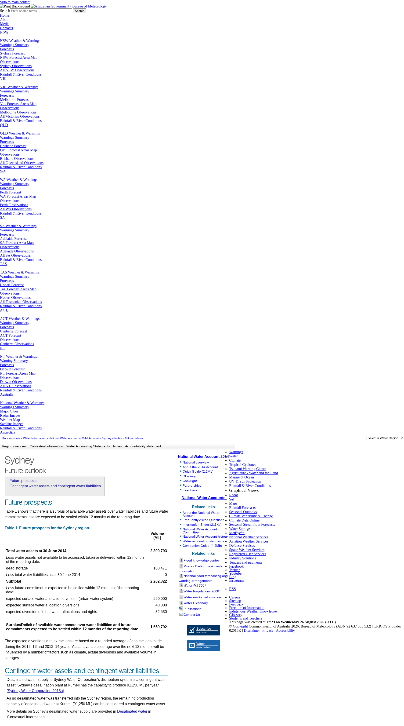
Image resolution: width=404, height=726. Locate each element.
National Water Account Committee (200, 530)
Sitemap (235, 601)
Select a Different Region (362, 439)
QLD (4, 125)
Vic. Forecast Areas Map (18, 104)
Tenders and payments (245, 562)
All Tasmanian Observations (21, 302)
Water (233, 456)
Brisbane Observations (16, 159)
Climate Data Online (244, 520)
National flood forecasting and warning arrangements (203, 578)
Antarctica (7, 432)
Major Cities (9, 411)
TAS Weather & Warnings (19, 272)
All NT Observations (15, 386)
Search (5, 11)
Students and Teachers (245, 618)
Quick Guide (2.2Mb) (198, 471)
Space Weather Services (246, 550)
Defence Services (242, 545)
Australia (6, 394)
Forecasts (7, 49)
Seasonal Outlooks (243, 512)
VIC (3, 78)
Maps (233, 503)
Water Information (34, 438)
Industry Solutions (242, 558)
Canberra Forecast (13, 331)
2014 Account (90, 438)
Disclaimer (252, 630)
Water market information (202, 597)
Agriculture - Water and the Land (253, 473)
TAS (3, 264)
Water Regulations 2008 (201, 591)
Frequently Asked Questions (203, 520)
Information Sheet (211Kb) (202, 524)
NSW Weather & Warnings (20, 41)
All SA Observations (15, 255)
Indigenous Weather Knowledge (253, 611)
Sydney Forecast (12, 53)
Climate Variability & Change (251, 516)
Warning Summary (14, 361)
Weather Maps (10, 420)
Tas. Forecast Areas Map (18, 289)
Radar (233, 495)
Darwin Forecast (12, 369)
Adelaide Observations (17, 251)
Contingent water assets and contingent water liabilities (55, 486)
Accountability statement (143, 446)
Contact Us (192, 615)
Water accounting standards (203, 541)
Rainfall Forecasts (242, 508)
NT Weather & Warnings (18, 356)
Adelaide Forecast (13, 239)
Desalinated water (132, 711)
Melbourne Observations (18, 112)
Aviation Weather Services (248, 541)
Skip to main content (15, 2)
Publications (192, 609)
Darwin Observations (16, 382)
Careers (234, 597)
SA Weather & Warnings (18, 226)
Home (4, 15)
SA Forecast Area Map (17, 243)
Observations (9, 62)
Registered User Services (247, 554)
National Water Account (63, 438)
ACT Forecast (10, 335)
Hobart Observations (15, 297)
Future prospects (23, 481)
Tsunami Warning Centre (247, 469)
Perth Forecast (10, 192)
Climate (235, 460)
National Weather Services (248, 537)
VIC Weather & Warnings (19, 87)
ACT (4, 310)
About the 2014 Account (200, 467)
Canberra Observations (17, 344)
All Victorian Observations (20, 116)
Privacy (268, 630)
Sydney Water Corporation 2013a (35, 691)
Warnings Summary (14, 45)
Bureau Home (11, 438)
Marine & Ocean (241, 477)
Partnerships (192, 485)
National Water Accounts (203, 498)
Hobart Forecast (12, 285)
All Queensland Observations (21, 163)
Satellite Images (11, 424)
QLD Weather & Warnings (20, 133)
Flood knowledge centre (201, 560)
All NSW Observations (17, 70)
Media (4, 24)
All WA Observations (16, 209)
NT (2, 348)
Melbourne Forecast (14, 100)
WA (3, 171)
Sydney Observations (16, 66)
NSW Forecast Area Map (18, 57)
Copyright (190, 481)
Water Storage (239, 529)
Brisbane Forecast (13, 146)
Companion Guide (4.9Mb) (202, 545)
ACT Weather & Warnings (20, 319)
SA (2, 217)
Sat (231, 499)
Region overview (14, 446)
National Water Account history (205, 536)
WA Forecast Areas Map (18, 196)
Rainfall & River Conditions (21, 74)
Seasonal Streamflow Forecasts (252, 524)
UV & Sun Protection (245, 481)
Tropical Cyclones (242, 465)
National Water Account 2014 (203, 457)
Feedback (190, 490)
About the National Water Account (201, 514)
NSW (4, 32)
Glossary (189, 476)
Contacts (6, 28)
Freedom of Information (246, 608)
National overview (196, 462)
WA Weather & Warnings (18, 180)
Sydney (106, 438)
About (4, 20)
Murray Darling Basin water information (201, 568)
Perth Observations (14, 205)
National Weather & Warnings (22, 403)
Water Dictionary (196, 603)
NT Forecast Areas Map (18, 373)
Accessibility (285, 630)
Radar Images (10, 415)
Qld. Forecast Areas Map (18, 150)
